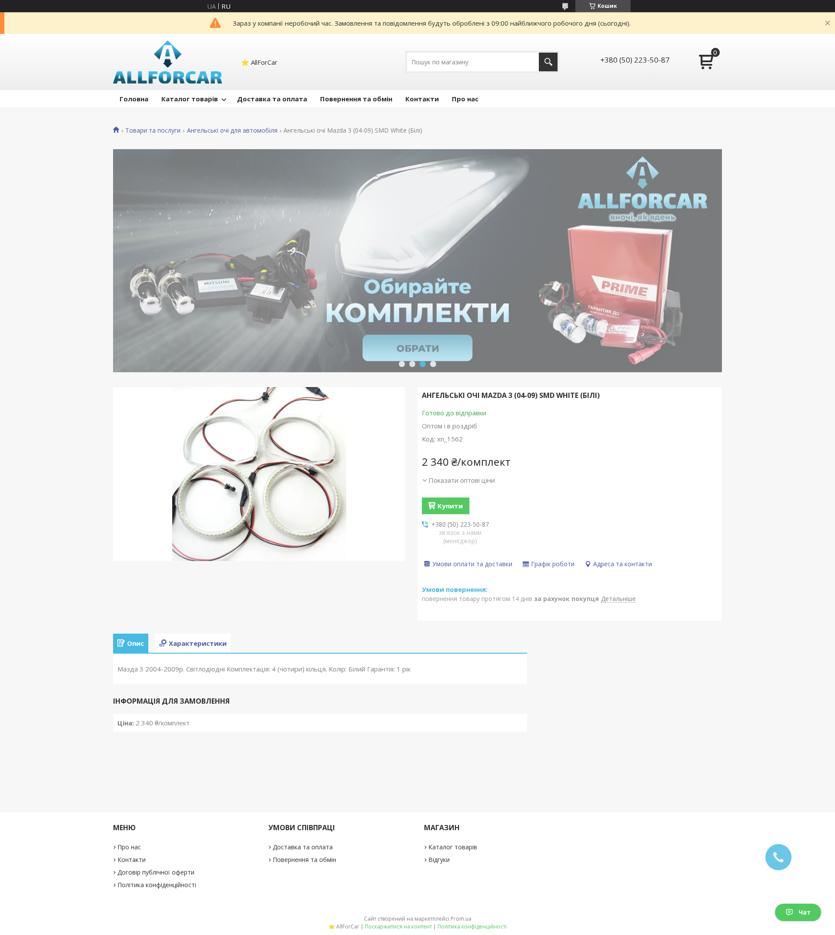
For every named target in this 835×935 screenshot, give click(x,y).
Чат (804, 912)
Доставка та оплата (272, 98)
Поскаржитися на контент (398, 926)
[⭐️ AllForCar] (168, 61)
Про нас (465, 98)
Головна (134, 98)
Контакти (422, 98)
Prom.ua (461, 918)
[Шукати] (548, 62)
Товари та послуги (152, 130)
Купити (450, 505)
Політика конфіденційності (156, 885)
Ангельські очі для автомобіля (232, 130)
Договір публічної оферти (155, 872)
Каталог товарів (189, 98)
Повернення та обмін (356, 98)
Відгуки (439, 859)
